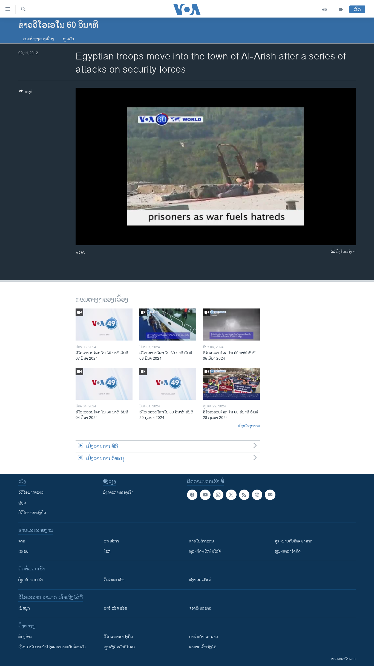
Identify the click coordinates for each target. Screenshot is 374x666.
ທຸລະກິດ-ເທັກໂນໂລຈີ (205, 551)
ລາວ (21, 541)
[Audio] (324, 9)
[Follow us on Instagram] (218, 495)
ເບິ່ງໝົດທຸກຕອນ (249, 426)
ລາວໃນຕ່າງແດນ (201, 541)
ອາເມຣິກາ (111, 541)
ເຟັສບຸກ (24, 608)
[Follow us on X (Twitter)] (231, 495)
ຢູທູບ (22, 502)
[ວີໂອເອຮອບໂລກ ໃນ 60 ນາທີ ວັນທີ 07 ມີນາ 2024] (104, 324)
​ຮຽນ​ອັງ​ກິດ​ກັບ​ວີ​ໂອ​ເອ (119, 647)
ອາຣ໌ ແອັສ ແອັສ (115, 608)
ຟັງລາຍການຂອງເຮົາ (118, 492)
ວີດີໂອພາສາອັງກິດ (32, 513)
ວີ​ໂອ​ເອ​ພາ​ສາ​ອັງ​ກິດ (118, 637)
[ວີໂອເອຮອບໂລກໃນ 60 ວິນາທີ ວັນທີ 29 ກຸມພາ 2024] (167, 384)
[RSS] (244, 495)
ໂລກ (107, 551)
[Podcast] (257, 495)
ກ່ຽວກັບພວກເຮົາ (30, 580)
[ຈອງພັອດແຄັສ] (270, 495)
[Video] (341, 9)
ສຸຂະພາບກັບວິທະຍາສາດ (293, 541)
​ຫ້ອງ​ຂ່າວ (25, 637)
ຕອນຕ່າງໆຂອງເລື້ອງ (38, 39)
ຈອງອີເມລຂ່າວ (200, 608)
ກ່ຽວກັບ (68, 39)
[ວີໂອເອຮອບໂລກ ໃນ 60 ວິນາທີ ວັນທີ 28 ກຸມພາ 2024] (231, 384)
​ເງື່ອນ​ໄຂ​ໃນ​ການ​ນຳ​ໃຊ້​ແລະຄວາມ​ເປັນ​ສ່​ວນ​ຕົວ (52, 647)
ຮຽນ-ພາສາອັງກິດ (288, 551)
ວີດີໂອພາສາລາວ (31, 492)
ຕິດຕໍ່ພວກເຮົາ (114, 580)
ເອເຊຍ (23, 551)
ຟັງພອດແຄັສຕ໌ (200, 580)
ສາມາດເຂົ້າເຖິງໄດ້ (202, 647)
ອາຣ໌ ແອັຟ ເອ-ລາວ (203, 637)
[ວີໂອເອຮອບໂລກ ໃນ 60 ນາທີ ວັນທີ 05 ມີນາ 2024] (231, 324)
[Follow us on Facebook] (192, 495)
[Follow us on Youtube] (205, 495)
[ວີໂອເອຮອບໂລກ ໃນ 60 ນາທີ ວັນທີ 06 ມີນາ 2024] (167, 324)
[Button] (25, 93)
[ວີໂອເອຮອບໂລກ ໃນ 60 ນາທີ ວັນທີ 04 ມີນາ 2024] (104, 384)
